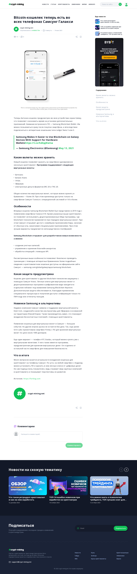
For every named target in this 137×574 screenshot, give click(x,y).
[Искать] (120, 4)
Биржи (84, 4)
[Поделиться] (77, 37)
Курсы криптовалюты (98, 559)
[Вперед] (126, 470)
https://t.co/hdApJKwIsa (39, 142)
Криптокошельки (122, 553)
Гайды (77, 556)
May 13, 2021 (66, 148)
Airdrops (92, 4)
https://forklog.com (31, 378)
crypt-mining (16, 4)
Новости (45, 4)
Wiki (76, 559)
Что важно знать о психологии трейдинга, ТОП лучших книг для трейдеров (107, 498)
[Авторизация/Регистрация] (126, 4)
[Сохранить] (81, 37)
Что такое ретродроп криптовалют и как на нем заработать (27, 498)
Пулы (93, 553)
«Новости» (36, 30)
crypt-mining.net (26, 28)
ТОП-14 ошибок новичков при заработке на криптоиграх (64, 498)
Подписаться (121, 528)
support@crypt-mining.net (21, 562)
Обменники (76, 4)
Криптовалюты (64, 4)
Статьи (53, 4)
